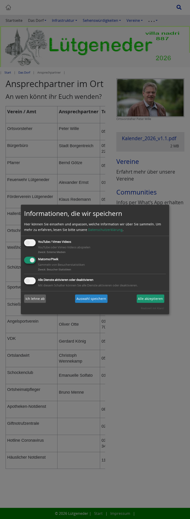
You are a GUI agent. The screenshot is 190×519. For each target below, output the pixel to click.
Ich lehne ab (35, 298)
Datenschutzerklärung (105, 229)
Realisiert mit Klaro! (152, 308)
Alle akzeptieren (150, 298)
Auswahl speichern (91, 298)
